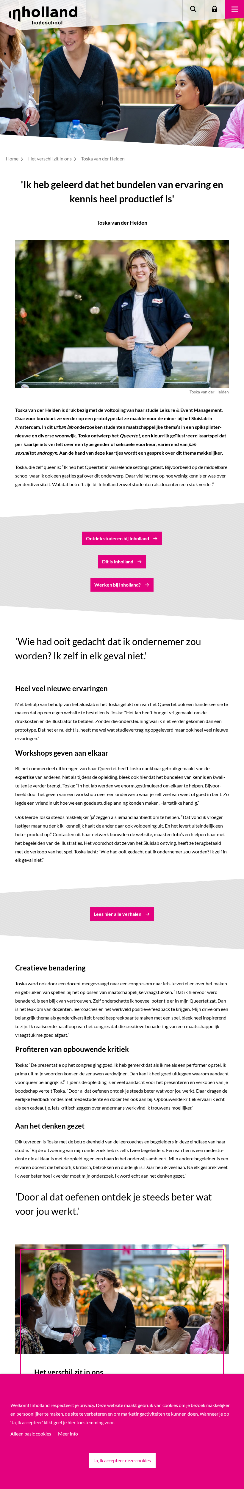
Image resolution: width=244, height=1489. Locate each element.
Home (12, 158)
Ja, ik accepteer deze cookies (122, 1460)
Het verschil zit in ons (50, 158)
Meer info (68, 1433)
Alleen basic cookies (30, 1433)
